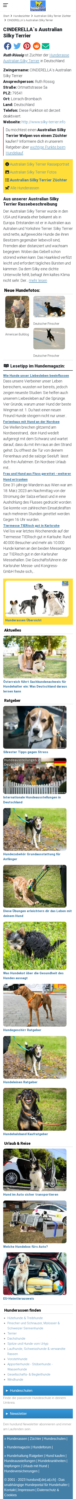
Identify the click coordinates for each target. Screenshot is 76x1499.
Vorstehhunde (17, 1359)
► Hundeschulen (18, 1391)
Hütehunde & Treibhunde (25, 1318)
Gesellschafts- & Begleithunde (28, 1374)
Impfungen (12, 1466)
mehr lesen (38, 280)
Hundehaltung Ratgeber (25, 1456)
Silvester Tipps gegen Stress (25, 752)
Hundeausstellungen (19, 1461)
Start (6, 16)
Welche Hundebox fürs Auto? (25, 1247)
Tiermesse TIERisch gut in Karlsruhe (31, 526)
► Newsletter (16, 1414)
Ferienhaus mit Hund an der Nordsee (31, 422)
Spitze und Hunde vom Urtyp (27, 1344)
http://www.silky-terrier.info (43, 122)
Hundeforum (42, 1447)
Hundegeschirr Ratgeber (22, 1030)
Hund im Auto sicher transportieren (30, 1194)
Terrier (12, 1333)
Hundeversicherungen (21, 1471)
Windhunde (15, 1379)
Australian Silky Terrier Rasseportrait (39, 164)
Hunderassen (17, 1438)
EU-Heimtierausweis (18, 1299)
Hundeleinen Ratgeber (20, 1082)
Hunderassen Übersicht (23, 620)
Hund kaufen (55, 1456)
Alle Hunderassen (24, 188)
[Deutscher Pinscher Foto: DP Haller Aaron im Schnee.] (49, 308)
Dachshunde (16, 1338)
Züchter (35, 1438)
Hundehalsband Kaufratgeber (25, 1134)
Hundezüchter (21, 16)
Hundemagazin (18, 1447)
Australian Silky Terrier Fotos (33, 172)
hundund (33, 1479)
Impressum (26, 1490)
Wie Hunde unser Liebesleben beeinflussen (36, 376)
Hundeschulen (55, 1438)
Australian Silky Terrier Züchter (52, 16)
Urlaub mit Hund (35, 1466)
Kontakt (10, 1490)
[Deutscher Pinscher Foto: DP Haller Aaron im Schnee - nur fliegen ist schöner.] (49, 340)
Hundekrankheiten (52, 1461)
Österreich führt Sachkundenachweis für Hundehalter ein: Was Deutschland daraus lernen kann (35, 686)
